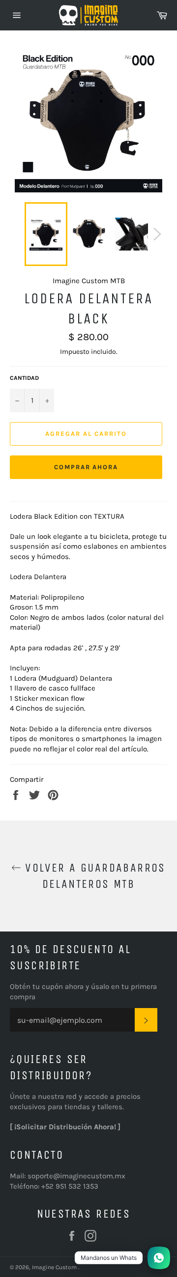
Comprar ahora (86, 467)
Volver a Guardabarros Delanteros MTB (93, 876)
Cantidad (24, 377)
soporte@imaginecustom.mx (76, 1175)
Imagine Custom (55, 1267)
